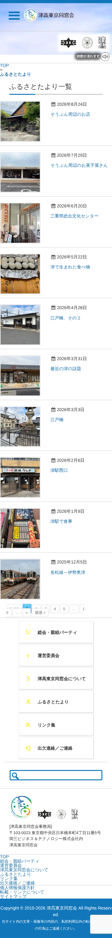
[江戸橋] (23, 448)
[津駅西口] (23, 499)
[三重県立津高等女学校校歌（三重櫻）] (87, 42)
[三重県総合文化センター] (23, 244)
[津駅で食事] (23, 550)
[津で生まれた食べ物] (23, 295)
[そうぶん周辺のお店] (23, 143)
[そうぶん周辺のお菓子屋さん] (23, 193)
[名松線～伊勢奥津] (23, 601)
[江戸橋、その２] (23, 346)
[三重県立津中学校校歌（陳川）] (68, 42)
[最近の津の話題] (23, 397)
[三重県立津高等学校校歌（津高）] (101, 42)
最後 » (40, 612)
